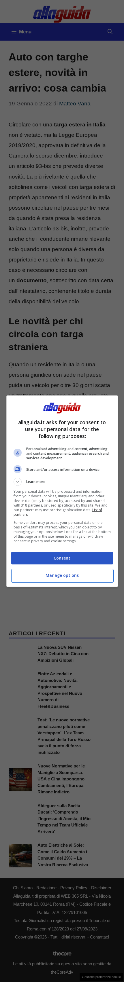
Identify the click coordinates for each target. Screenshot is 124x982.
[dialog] (62, 491)
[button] (62, 482)
